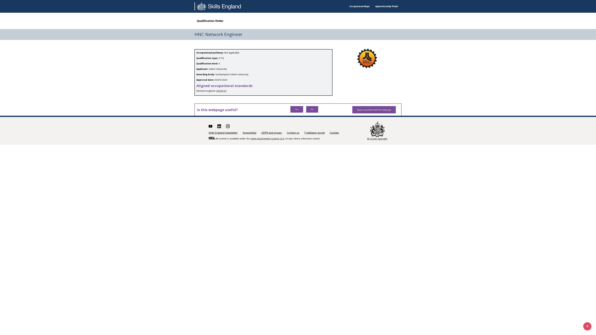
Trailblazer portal (314, 132)
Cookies (334, 132)
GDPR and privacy (271, 132)
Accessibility (249, 132)
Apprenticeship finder (386, 6)
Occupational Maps (359, 6)
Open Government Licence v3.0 (267, 138)
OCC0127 (221, 90)
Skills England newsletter (223, 132)
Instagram (228, 126)
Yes (296, 109)
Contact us (293, 132)
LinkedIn (219, 126)
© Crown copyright (377, 138)
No (312, 109)
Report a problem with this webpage (374, 109)
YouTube (210, 126)
